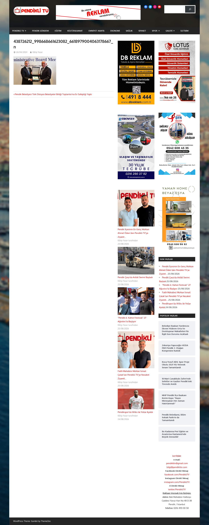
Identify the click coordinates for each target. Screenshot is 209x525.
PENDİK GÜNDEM (40, 31)
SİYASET (142, 31)
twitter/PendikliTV (177, 489)
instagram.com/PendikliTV (177, 482)
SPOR (154, 31)
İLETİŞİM (185, 31)
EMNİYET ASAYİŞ (96, 31)
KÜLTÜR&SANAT (75, 31)
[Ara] (190, 9)
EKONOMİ (115, 31)
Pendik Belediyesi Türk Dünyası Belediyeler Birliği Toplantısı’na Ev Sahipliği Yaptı (53, 94)
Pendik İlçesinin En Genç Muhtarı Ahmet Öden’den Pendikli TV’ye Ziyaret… (133, 233)
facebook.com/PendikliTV (176, 474)
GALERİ (169, 31)
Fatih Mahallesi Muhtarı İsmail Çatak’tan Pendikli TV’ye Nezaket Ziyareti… (133, 375)
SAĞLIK (129, 31)
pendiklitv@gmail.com (177, 463)
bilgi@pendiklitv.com (177, 467)
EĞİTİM (58, 31)
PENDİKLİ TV (18, 31)
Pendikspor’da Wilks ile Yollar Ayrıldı (135, 412)
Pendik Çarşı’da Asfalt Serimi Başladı (135, 277)
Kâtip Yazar (38, 52)
